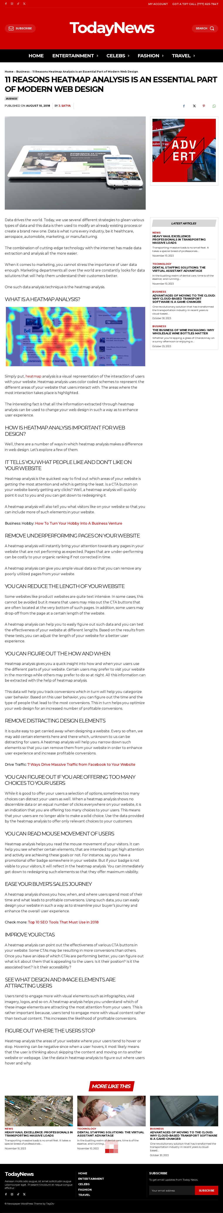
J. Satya (65, 105)
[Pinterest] (203, 106)
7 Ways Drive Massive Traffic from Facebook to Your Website (81, 764)
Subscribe (206, 1190)
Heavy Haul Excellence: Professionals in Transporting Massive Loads (179, 239)
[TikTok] (18, 4)
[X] (24, 4)
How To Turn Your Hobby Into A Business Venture (78, 523)
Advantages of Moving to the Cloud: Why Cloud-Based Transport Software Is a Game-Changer (183, 299)
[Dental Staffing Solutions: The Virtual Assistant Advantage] (111, 1111)
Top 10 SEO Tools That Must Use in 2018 (63, 922)
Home (9, 71)
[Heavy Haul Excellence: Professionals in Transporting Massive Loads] (39, 1111)
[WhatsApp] (213, 106)
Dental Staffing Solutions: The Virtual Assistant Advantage (179, 269)
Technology (161, 264)
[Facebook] (6, 4)
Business (23, 71)
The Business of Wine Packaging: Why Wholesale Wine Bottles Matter (183, 331)
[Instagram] (12, 4)
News (156, 232)
